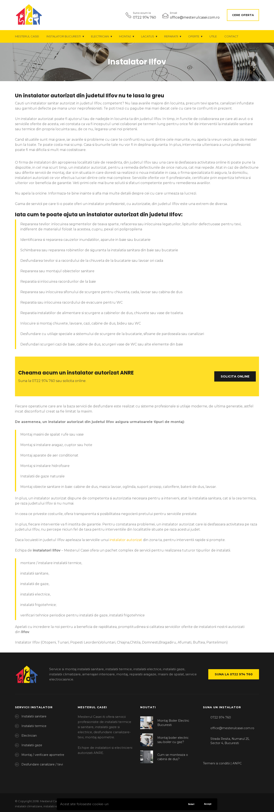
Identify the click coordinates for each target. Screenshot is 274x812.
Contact (231, 36)
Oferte (193, 36)
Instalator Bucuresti (63, 36)
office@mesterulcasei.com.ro (195, 17)
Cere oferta (243, 15)
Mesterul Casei (27, 36)
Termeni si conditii (217, 763)
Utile (213, 36)
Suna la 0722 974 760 (234, 674)
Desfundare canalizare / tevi (42, 764)
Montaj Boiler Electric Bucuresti (173, 723)
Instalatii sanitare (33, 716)
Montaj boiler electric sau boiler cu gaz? (173, 740)
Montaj (125, 36)
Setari (191, 804)
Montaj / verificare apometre (42, 755)
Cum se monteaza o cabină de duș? (172, 757)
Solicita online (235, 376)
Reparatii (171, 36)
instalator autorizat (126, 540)
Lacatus (147, 36)
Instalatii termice (33, 726)
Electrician (100, 36)
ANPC (237, 763)
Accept (207, 803)
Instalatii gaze (31, 745)
